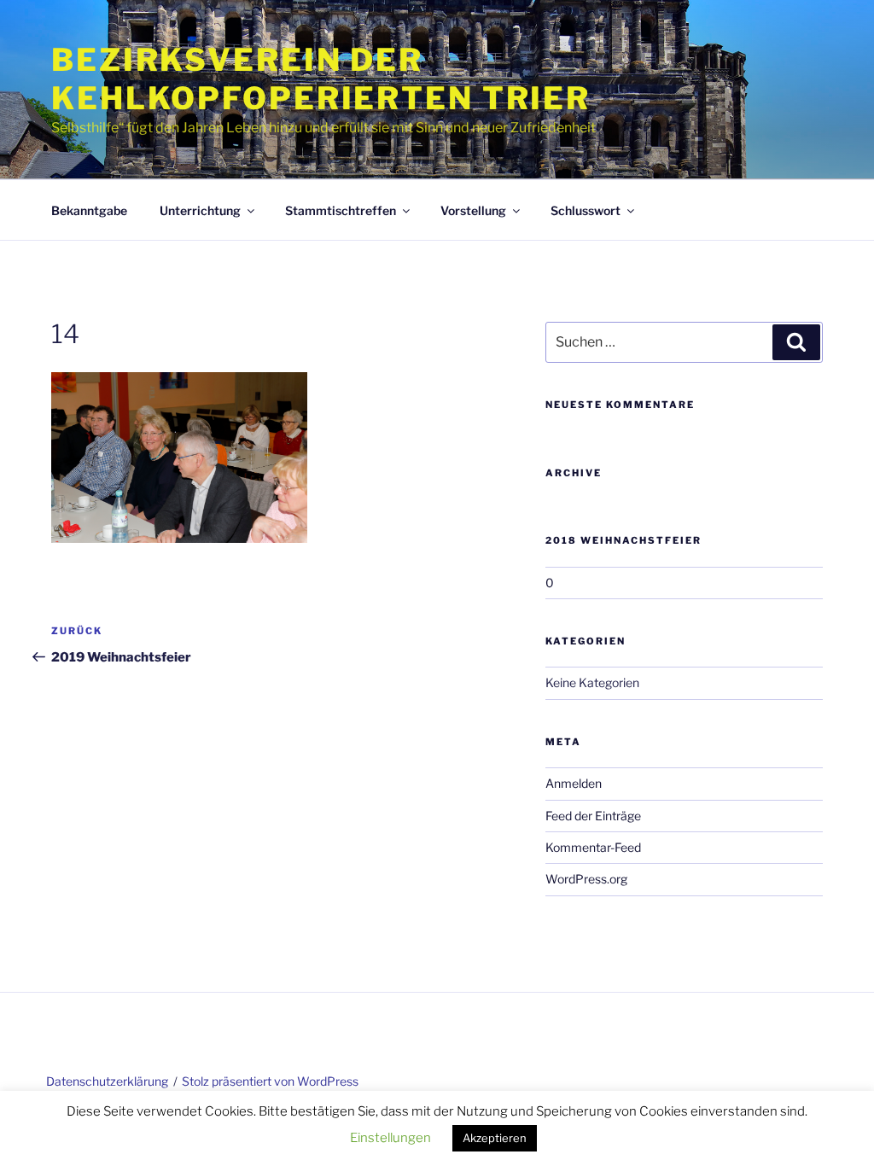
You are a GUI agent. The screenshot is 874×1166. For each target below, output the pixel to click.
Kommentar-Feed (593, 847)
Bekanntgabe (89, 210)
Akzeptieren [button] (495, 1138)
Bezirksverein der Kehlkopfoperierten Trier (321, 79)
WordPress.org (586, 879)
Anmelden (573, 783)
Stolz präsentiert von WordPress (270, 1081)
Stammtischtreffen (340, 210)
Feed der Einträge (593, 815)
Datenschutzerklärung (107, 1081)
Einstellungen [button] (390, 1138)
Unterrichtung (200, 210)
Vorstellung (473, 210)
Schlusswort (586, 210)
